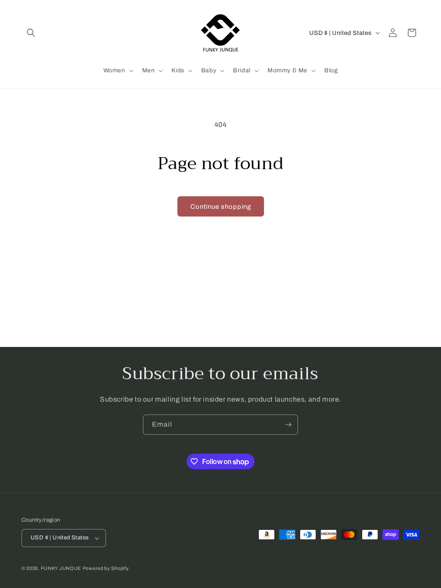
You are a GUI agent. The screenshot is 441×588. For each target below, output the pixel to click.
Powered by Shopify (106, 568)
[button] (31, 32)
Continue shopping (220, 206)
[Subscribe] (288, 425)
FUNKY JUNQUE (61, 568)
